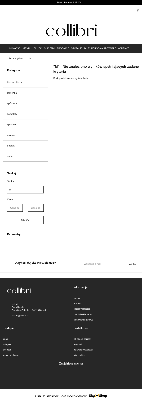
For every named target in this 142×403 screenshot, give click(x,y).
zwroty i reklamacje (83, 314)
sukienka (12, 92)
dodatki (11, 145)
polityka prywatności (83, 350)
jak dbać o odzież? (82, 339)
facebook (7, 350)
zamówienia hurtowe (83, 320)
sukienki (49, 48)
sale (86, 48)
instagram (7, 344)
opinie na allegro (11, 355)
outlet (10, 156)
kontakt (123, 48)
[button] (106, 287)
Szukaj (25, 220)
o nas (5, 339)
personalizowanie (103, 48)
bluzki (38, 48)
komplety (12, 113)
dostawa (78, 303)
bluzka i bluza (14, 82)
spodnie (76, 48)
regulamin (78, 344)
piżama (11, 135)
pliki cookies (79, 355)
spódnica (12, 103)
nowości (15, 48)
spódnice (63, 48)
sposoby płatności (82, 309)
